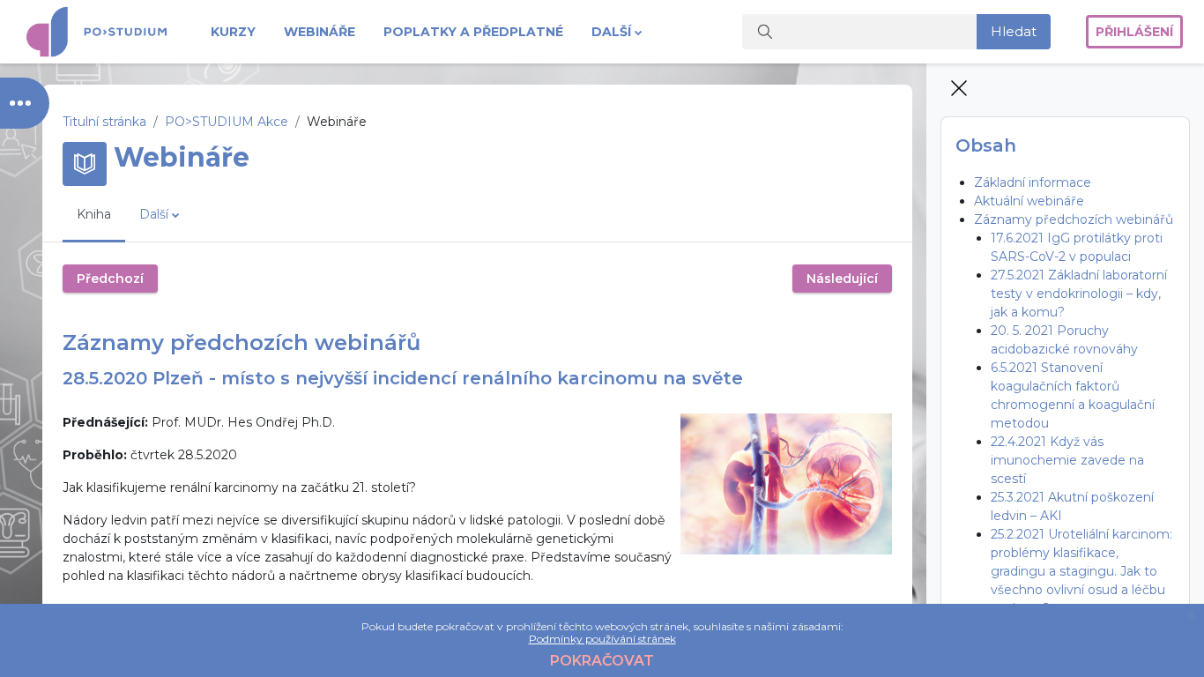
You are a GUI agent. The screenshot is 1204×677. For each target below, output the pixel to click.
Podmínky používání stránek (602, 638)
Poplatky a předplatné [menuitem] (473, 32)
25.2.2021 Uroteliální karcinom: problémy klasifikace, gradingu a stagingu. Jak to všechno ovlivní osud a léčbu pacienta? (1081, 571)
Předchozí (110, 278)
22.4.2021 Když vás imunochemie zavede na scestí (1067, 460)
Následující (842, 278)
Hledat (1014, 31)
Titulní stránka (104, 122)
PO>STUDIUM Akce (226, 122)
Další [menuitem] (611, 32)
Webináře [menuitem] (319, 32)
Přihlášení (1134, 32)
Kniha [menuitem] (94, 214)
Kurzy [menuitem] (233, 32)
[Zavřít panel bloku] (960, 90)
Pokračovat (602, 660)
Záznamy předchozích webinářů (1073, 219)
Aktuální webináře (1029, 201)
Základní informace (1032, 182)
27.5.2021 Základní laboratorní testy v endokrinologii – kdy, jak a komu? (1079, 293)
